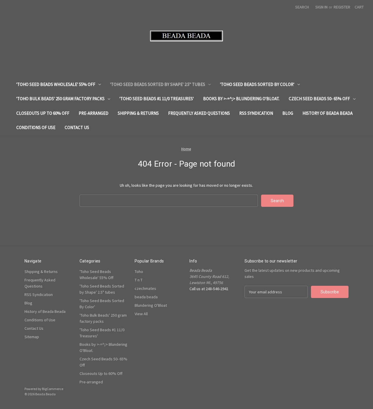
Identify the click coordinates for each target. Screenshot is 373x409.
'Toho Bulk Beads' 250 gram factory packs (60, 98)
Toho (139, 271)
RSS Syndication (256, 113)
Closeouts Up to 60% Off (42, 113)
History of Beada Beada (327, 113)
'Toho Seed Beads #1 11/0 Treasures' (156, 98)
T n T (138, 280)
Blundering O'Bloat (151, 305)
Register (342, 7)
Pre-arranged (93, 113)
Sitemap (31, 336)
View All (141, 313)
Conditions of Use (35, 127)
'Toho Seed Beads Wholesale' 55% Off (55, 84)
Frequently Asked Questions (199, 113)
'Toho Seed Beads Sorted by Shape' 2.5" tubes (157, 84)
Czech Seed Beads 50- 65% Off (319, 98)
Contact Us (77, 127)
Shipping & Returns (138, 113)
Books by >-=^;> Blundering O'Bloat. (241, 98)
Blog (287, 113)
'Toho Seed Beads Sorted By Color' (257, 84)
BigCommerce (52, 389)
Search (302, 7)
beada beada (146, 296)
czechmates (145, 288)
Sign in (321, 7)
